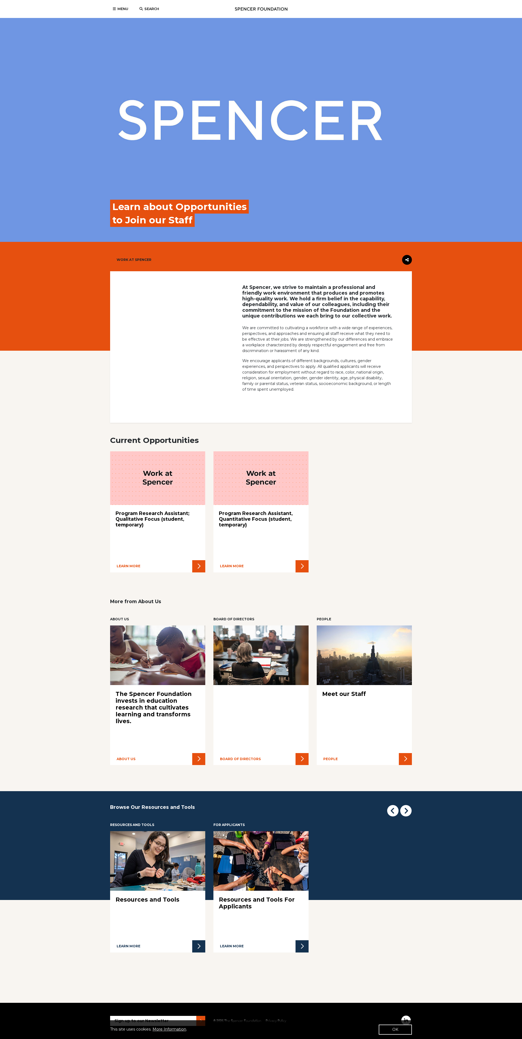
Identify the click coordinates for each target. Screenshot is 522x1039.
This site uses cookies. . (148, 1029)
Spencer (261, 9)
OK (395, 1029)
